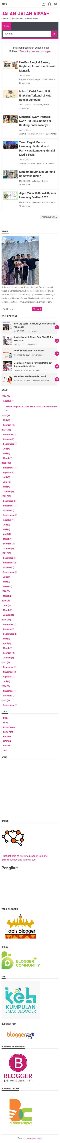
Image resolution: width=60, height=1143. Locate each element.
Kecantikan (9, 727)
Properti (7, 746)
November (9, 467)
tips (5, 750)
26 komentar (24, 83)
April (7, 534)
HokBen (22, 79)
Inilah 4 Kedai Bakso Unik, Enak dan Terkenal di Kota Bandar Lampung (35, 95)
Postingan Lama (49, 217)
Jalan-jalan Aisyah (26, 13)
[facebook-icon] (49, 4)
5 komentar (24, 108)
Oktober (8, 439)
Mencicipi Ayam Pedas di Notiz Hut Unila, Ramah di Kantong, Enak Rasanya (35, 121)
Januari (8, 491)
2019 (6, 600)
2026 (6, 396)
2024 (6, 429)
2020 (6, 591)
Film (5, 723)
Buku (5, 718)
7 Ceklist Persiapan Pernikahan (29, 350)
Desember (9, 434)
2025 (6, 415)
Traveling (40, 134)
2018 (6, 619)
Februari (9, 425)
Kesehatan (8, 732)
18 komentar (24, 206)
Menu (6, 26)
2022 (6, 496)
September (10, 444)
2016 (6, 686)
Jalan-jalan (37, 105)
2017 (6, 662)
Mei (6, 420)
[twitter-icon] (55, 4)
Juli (6, 448)
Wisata (52, 202)
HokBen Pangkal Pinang (36, 79)
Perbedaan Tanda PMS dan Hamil (30, 376)
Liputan (39, 163)
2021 (6, 553)
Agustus (8, 401)
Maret (7, 458)
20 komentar (51, 134)
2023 (6, 463)
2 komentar (49, 163)
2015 (6, 700)
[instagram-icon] (43, 4)
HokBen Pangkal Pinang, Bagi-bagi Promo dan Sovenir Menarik (37, 66)
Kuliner (50, 79)
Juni (7, 482)
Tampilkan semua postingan (35, 51)
